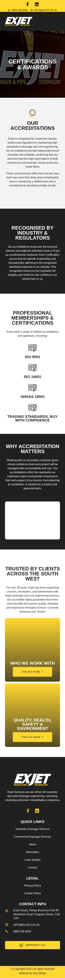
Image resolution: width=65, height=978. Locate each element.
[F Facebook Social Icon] (27, 4)
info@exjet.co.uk (45, 10)
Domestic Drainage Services (33, 829)
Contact (32, 867)
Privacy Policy (32, 885)
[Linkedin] (36, 4)
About (32, 844)
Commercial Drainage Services (32, 836)
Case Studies (32, 859)
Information (32, 852)
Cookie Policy (32, 893)
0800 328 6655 (20, 10)
